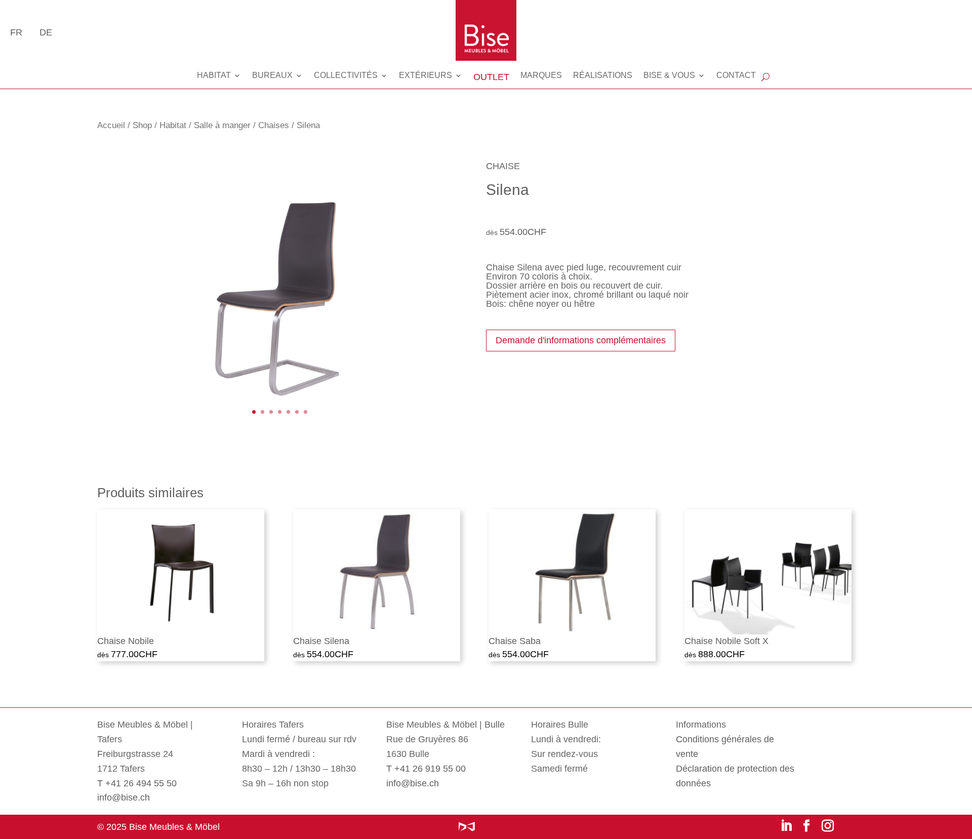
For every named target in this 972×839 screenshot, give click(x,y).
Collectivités (346, 75)
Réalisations (602, 75)
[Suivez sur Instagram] (828, 825)
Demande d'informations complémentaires (581, 340)
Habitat (214, 75)
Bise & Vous (669, 75)
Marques (541, 75)
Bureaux (272, 75)
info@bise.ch (123, 797)
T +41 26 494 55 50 (137, 783)
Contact (736, 75)
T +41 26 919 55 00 (426, 769)
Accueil (111, 125)
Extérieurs (425, 75)
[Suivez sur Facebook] (806, 825)
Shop (142, 125)
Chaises (273, 125)
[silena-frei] (280, 432)
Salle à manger (222, 125)
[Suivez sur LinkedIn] (786, 825)
